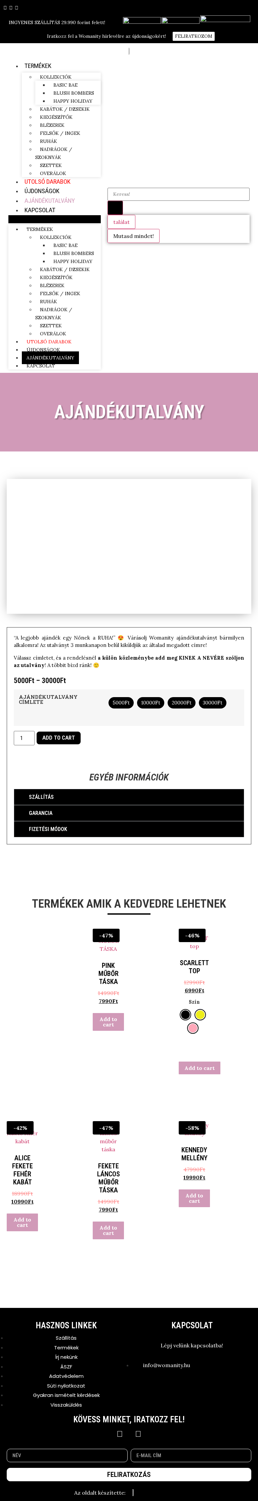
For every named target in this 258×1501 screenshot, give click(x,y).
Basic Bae (65, 85)
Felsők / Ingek (60, 133)
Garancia (40, 813)
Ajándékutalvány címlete (48, 699)
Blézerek (52, 125)
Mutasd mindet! (133, 236)
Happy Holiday (72, 101)
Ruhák (48, 141)
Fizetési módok (48, 829)
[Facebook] (120, 1433)
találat (121, 222)
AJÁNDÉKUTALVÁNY (50, 200)
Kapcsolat (40, 210)
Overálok (53, 173)
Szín (194, 1002)
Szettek (51, 165)
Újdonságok (42, 191)
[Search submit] (115, 208)
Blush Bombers (73, 93)
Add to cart (58, 737)
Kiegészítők (56, 117)
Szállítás (41, 797)
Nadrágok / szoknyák (53, 153)
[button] (54, 219)
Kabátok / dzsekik (65, 109)
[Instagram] (138, 1433)
